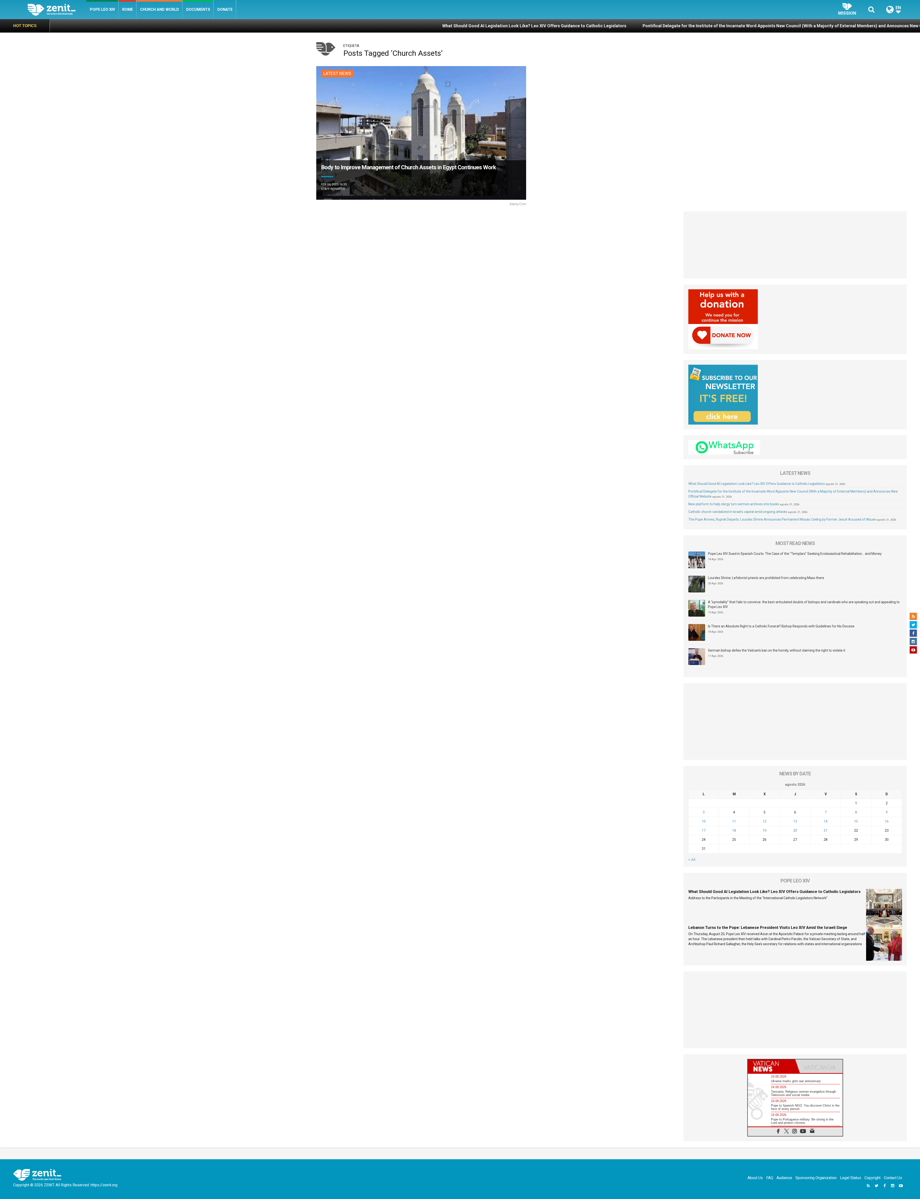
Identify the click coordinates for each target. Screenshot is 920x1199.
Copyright (872, 1178)
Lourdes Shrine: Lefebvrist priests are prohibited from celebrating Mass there (766, 578)
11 (734, 821)
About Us (755, 1178)
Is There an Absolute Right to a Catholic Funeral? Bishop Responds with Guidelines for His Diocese (781, 626)
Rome (127, 9)
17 (704, 830)
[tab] (771, 1066)
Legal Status (850, 1178)
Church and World (159, 9)
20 (795, 830)
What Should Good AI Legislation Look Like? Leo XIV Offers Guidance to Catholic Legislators (342, 25)
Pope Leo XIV (102, 9)
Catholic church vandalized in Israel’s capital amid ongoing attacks (737, 512)
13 (795, 821)
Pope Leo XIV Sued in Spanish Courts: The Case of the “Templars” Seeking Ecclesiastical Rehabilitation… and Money (795, 554)
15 (856, 821)
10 (704, 821)
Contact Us (893, 1178)
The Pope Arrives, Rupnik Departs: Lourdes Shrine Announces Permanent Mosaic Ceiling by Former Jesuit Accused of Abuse (782, 519)
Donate (225, 9)
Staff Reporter (333, 189)
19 (764, 830)
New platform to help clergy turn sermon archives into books (835, 25)
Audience (784, 1178)
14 (826, 821)
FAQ (769, 1178)
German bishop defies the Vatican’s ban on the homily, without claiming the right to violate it (776, 650)
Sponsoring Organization (816, 1178)
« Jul (691, 859)
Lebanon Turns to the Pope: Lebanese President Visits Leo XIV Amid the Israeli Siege (767, 927)
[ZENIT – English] (57, 9)
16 (887, 821)
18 (734, 830)
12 (764, 821)
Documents (198, 9)
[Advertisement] (795, 244)
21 (826, 830)
